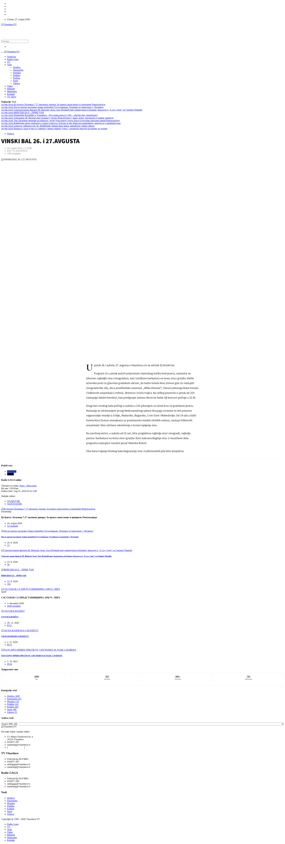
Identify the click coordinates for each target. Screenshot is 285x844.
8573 (9, 645)
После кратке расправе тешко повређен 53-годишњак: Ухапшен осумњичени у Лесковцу (52, 107)
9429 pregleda (13, 606)
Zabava (16, 83)
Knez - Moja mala (28, 485)
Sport (15, 80)
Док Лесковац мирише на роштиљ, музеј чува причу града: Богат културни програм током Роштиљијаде (60, 120)
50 (8, 564)
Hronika (17, 72)
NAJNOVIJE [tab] (13, 501)
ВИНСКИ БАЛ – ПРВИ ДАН (22, 112)
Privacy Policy (17, 747)
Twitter (10, 474)
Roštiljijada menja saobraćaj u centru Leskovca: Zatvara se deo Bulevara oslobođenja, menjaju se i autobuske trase (61, 123)
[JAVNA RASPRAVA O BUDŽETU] (19, 630)
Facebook (11, 471)
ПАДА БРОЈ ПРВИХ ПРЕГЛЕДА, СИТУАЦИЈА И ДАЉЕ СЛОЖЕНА (31, 655)
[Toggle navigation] (2, 52)
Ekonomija (18, 70)
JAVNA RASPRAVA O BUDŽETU (15, 636)
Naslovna (11, 56)
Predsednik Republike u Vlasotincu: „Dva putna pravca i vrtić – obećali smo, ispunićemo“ (49, 115)
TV (8, 62)
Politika (16, 75)
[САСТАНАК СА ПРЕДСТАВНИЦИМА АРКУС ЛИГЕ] (30, 589)
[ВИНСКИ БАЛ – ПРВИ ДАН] (17, 569)
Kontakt (11, 94)
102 (9, 584)
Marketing (12, 91)
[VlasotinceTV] (12, 51)
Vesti (9, 64)
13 (8, 545)
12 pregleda (12, 526)
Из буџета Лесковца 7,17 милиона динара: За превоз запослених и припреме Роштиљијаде (53, 104)
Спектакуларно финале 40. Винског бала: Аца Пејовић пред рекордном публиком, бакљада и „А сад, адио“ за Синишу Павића (71, 110)
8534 (9, 664)
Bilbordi (11, 88)
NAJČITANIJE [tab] (14, 504)
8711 (9, 625)
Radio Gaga (12, 59)
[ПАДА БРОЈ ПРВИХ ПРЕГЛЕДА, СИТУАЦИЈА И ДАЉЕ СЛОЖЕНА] (38, 650)
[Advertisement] (55, 32)
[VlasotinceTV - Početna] (9, 24)
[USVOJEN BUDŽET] (13, 611)
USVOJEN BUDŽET (10, 617)
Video (10, 86)
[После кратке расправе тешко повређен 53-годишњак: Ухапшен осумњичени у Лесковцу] (47, 531)
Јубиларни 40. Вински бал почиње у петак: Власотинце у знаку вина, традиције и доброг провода (57, 118)
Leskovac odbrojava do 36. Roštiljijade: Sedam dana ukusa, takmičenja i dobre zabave (48, 126)
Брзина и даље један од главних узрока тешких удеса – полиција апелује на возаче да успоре (54, 128)
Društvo (17, 67)
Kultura (16, 78)
